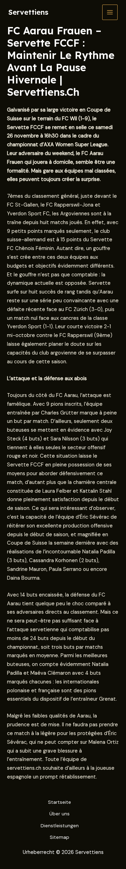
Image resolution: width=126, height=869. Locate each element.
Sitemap (59, 837)
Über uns (59, 813)
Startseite (59, 802)
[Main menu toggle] (110, 12)
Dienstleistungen (60, 825)
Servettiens (28, 12)
